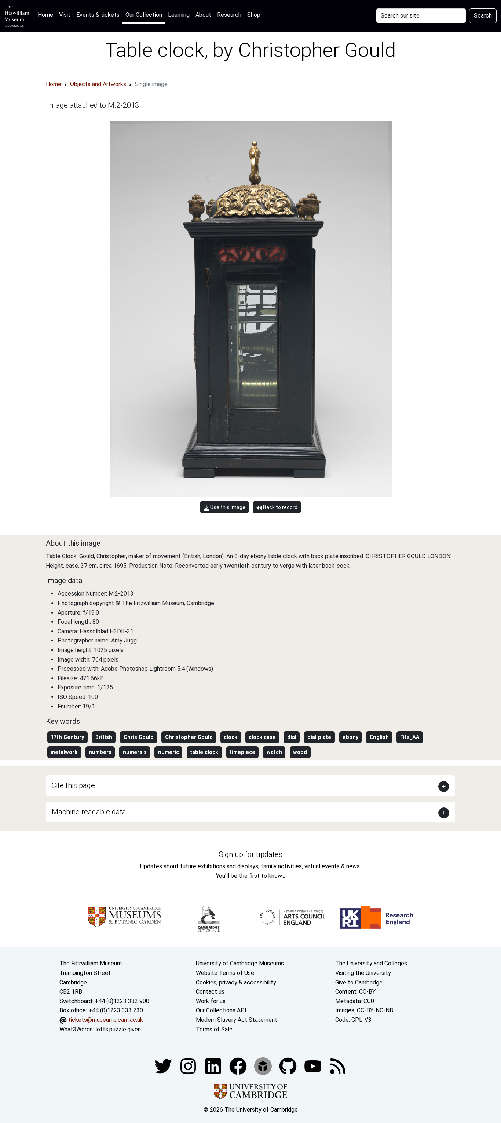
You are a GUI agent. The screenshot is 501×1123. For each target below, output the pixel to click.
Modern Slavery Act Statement (236, 1019)
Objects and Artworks (98, 84)
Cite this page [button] (73, 785)
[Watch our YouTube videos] (313, 1065)
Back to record (279, 507)
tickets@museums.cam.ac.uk (105, 1019)
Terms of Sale (214, 1029)
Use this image (227, 507)
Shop (253, 14)
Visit (64, 14)
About (203, 14)
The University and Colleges (371, 963)
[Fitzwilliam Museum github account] (288, 1065)
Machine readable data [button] (89, 811)
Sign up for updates (250, 854)
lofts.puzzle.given (118, 1029)
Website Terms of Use (225, 972)
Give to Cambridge (359, 982)
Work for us (211, 1001)
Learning (179, 14)
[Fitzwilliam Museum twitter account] (163, 1065)
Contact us (210, 991)
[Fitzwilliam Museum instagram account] (188, 1065)
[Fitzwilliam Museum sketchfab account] (263, 1065)
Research (229, 14)
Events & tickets (98, 14)
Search (483, 15)
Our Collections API (221, 1010)
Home (47, 14)
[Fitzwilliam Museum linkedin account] (238, 1065)
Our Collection (143, 14)
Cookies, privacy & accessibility (236, 982)
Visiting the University (363, 972)
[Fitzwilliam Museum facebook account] (213, 1065)
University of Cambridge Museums (240, 963)
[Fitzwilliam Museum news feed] (338, 1065)
